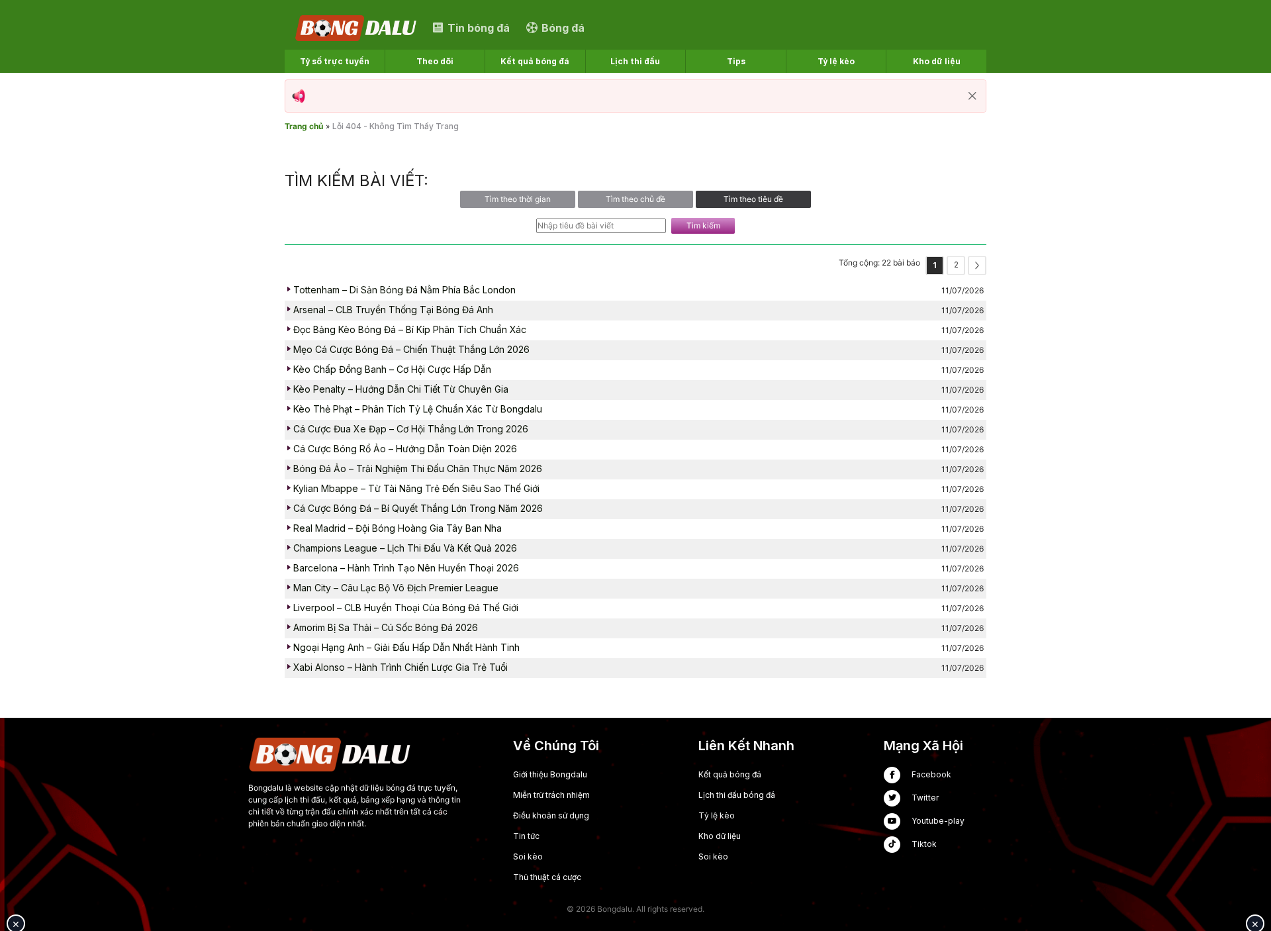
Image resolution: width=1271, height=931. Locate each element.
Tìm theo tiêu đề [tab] (753, 199)
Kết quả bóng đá (729, 774)
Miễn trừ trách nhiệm (551, 795)
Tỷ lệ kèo (716, 815)
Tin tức (526, 836)
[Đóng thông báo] (972, 96)
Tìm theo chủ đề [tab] (635, 199)
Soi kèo (528, 856)
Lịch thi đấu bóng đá (736, 795)
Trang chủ (304, 126)
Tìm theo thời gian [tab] (518, 199)
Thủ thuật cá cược (547, 877)
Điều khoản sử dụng (551, 815)
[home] (357, 27)
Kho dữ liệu (719, 836)
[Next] (977, 265)
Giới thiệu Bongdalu (550, 774)
